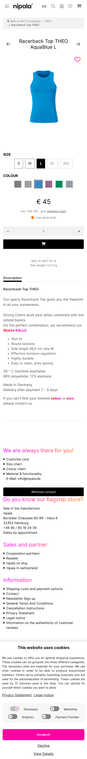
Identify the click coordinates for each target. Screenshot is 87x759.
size (70, 398)
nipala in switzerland (22, 568)
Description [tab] (12, 278)
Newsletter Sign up (20, 598)
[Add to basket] (43, 244)
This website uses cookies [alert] (43, 647)
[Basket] (79, 6)
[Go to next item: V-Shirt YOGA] (78, 44)
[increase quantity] (79, 231)
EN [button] (44, 6)
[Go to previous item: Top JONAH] (8, 44)
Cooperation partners (22, 553)
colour (56, 398)
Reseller (12, 558)
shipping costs (56, 211)
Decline (44, 746)
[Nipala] (23, 6)
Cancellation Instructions (25, 608)
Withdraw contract (43, 492)
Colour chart (16, 469)
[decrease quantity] (8, 231)
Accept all (43, 734)
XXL (68, 163)
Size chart (14, 464)
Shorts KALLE (15, 330)
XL (54, 163)
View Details (43, 754)
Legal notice (15, 618)
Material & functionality (24, 474)
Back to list (17, 21)
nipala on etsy (17, 563)
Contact (12, 594)
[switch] (14, 708)
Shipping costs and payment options (34, 589)
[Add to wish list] (77, 60)
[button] (53, 6)
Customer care (17, 459)
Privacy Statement (20, 613)
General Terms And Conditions (29, 603)
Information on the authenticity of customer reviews (39, 625)
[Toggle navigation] (7, 4)
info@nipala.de (29, 479)
